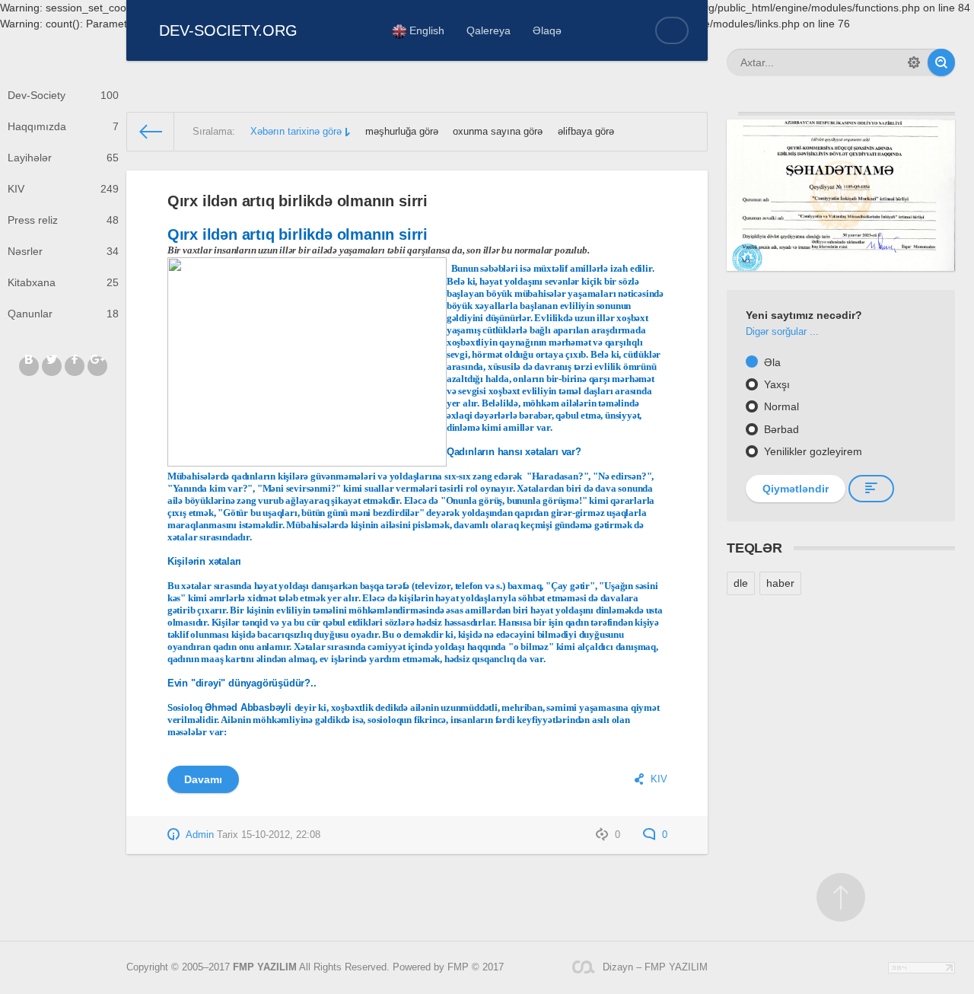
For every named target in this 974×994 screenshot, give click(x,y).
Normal (780, 406)
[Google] (97, 366)
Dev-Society (63, 95)
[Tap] (941, 62)
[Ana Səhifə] (150, 132)
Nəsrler (63, 251)
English (425, 30)
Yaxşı (775, 384)
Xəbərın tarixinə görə (296, 131)
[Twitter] (52, 366)
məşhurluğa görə (401, 131)
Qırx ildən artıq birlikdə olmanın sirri (297, 201)
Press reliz (63, 220)
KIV (63, 189)
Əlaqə (547, 30)
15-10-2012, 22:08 (280, 835)
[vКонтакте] (29, 366)
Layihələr (63, 157)
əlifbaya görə (586, 131)
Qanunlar (63, 313)
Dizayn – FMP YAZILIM (655, 967)
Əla (771, 362)
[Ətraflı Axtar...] (914, 62)
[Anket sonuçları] (871, 488)
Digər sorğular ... (782, 332)
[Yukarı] (840, 897)
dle (741, 583)
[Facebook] (74, 366)
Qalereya (488, 30)
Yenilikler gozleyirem (811, 451)
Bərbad (780, 429)
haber (780, 583)
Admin (200, 835)
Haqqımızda (63, 126)
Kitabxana (63, 282)
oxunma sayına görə (498, 131)
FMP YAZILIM (265, 967)
